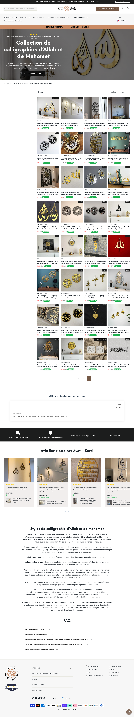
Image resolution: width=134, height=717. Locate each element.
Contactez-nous (38, 684)
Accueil (6, 83)
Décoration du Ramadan (13, 21)
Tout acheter (92, 2)
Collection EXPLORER (33, 73)
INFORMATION (37, 690)
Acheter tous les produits (107, 9)
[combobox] (20, 9)
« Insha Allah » (80, 602)
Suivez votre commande (122, 2)
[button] (65, 511)
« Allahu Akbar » (29, 602)
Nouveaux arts (25, 17)
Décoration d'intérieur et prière (58, 17)
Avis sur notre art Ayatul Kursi (67, 450)
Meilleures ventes (10, 17)
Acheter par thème (81, 17)
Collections (16, 83)
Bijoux (34, 679)
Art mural (36, 668)
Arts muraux (38, 17)
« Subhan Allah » (44, 602)
